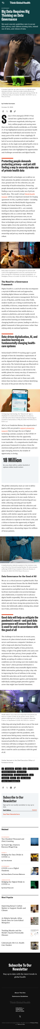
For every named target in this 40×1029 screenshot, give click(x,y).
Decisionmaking (33, 769)
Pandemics (5, 778)
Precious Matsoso (18, 874)
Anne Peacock (8, 888)
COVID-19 (18, 769)
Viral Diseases (25, 778)
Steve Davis (7, 874)
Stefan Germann (9, 103)
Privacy (13, 778)
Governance (5, 8)
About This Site (20, 993)
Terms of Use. (21, 1024)
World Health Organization (10, 781)
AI (2, 769)
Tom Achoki (7, 860)
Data (24, 769)
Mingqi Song (13, 847)
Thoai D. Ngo (7, 845)
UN (18, 778)
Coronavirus (9, 769)
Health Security (7, 775)
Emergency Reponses (8, 772)
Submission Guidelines (20, 996)
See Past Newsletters (11, 814)
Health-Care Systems (21, 775)
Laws (31, 775)
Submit (34, 810)
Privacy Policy (34, 1023)
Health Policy (21, 772)
